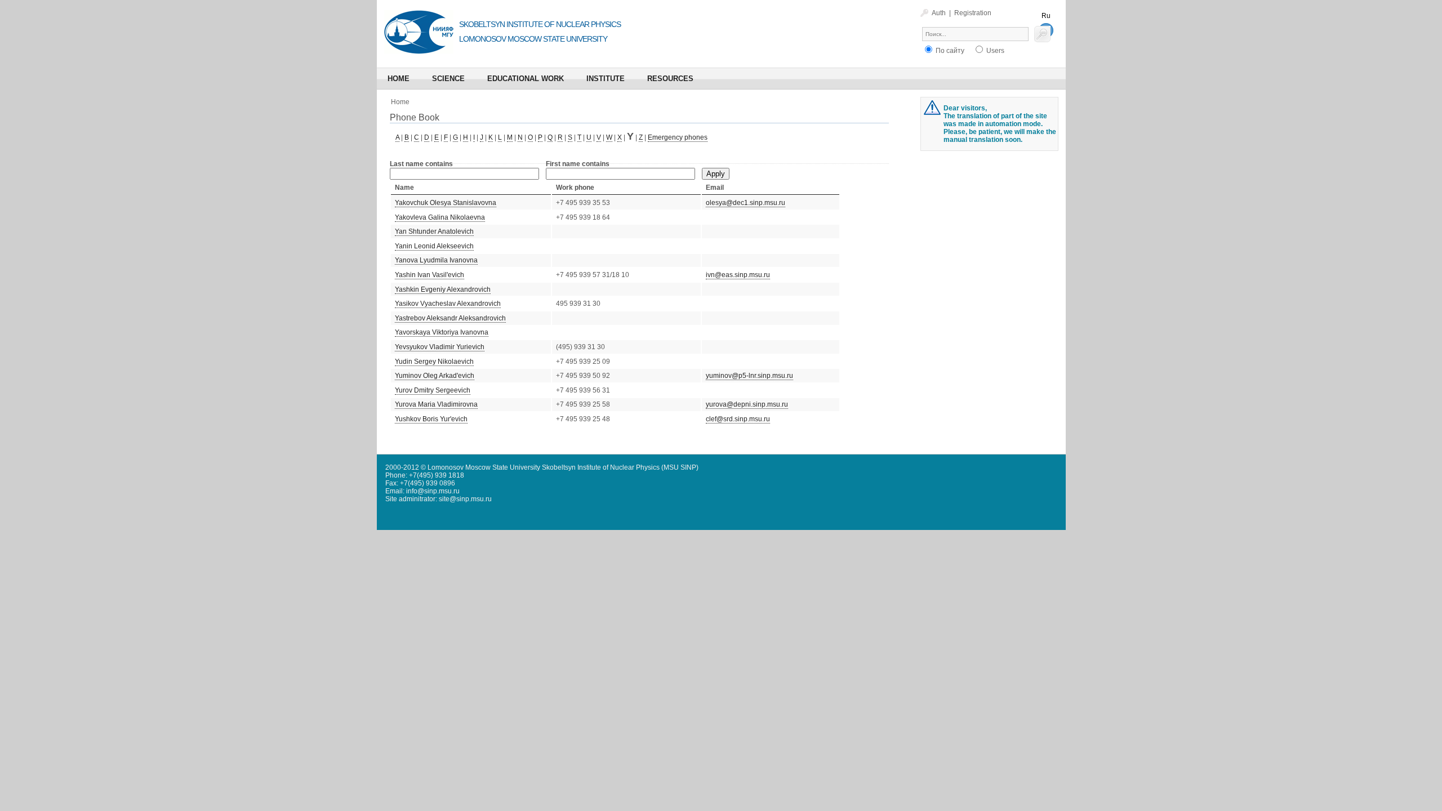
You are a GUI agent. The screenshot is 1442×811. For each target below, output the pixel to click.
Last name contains (421, 164)
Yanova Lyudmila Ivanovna (436, 260)
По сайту (949, 51)
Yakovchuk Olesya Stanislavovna (445, 203)
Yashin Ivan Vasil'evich (429, 275)
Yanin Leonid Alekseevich (434, 246)
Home (400, 102)
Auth (939, 13)
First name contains (577, 164)
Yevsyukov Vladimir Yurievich (439, 347)
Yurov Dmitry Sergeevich (432, 390)
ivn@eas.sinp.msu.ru (738, 275)
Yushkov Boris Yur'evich (431, 419)
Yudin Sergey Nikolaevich (434, 362)
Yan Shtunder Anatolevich (434, 231)
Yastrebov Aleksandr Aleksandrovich (450, 318)
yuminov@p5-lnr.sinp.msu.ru (749, 376)
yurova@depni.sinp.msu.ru (747, 404)
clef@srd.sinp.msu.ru (738, 419)
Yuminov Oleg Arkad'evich (434, 376)
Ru (1046, 16)
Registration (972, 13)
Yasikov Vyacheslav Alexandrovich (448, 304)
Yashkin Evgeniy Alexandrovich (443, 289)
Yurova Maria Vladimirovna (436, 404)
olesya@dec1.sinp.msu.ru (745, 203)
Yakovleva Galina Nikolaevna (440, 217)
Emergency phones (677, 137)
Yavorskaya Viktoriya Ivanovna (441, 332)
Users (994, 51)
